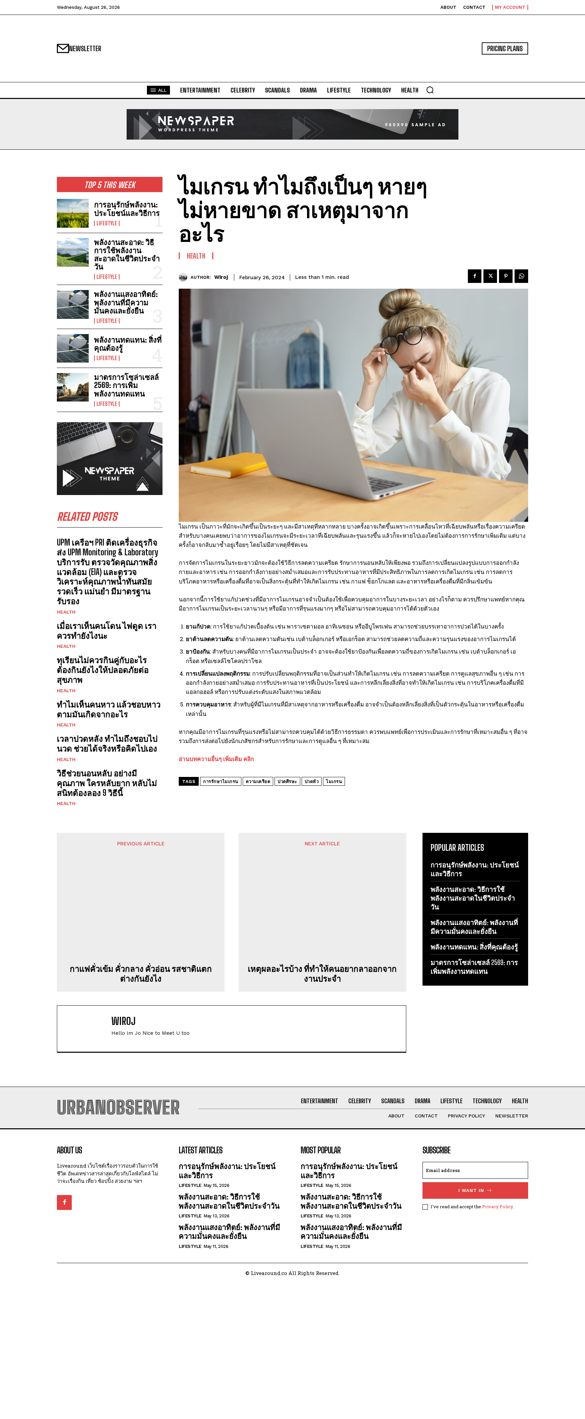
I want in (471, 1190)
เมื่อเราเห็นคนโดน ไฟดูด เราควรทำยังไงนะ (106, 630)
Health (66, 612)
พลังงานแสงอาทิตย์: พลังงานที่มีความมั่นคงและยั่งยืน (126, 302)
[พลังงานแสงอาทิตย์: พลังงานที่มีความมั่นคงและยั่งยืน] (73, 304)
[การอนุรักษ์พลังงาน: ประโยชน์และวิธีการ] (73, 213)
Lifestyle (106, 223)
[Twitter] (490, 276)
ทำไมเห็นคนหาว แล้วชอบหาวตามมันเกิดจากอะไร (108, 709)
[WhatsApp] (521, 276)
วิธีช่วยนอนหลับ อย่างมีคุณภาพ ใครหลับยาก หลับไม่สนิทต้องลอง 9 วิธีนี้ (107, 783)
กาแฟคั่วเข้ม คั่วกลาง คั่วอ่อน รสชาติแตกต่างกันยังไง (141, 973)
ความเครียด (258, 781)
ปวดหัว (312, 781)
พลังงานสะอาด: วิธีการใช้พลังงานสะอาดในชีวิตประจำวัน (127, 254)
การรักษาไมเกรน (220, 781)
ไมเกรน (334, 781)
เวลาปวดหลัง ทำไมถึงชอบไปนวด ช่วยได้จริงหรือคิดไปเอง (107, 743)
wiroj (221, 277)
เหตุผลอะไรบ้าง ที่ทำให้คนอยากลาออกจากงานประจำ (322, 973)
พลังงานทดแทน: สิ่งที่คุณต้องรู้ (128, 343)
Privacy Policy (497, 1207)
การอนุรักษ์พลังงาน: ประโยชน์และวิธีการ (127, 208)
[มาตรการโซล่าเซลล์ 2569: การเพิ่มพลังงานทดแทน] (73, 387)
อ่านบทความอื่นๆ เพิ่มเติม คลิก (216, 759)
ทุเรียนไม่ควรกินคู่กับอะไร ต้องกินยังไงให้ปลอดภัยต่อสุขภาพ (103, 669)
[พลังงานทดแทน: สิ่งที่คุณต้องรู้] (73, 348)
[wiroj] (185, 277)
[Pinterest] (506, 276)
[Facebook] (474, 276)
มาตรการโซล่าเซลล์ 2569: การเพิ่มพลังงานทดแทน (126, 385)
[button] (430, 90)
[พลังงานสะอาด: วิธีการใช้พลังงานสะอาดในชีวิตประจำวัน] (73, 252)
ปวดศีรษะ (287, 781)
